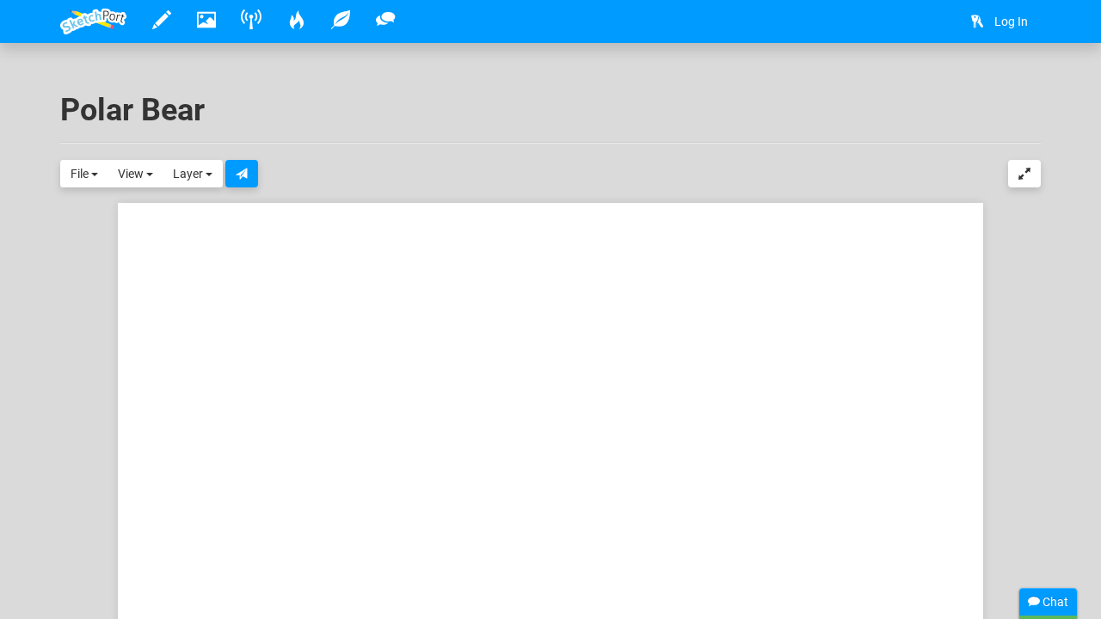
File (81, 174)
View (132, 174)
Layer (189, 174)
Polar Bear (132, 110)
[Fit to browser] (1024, 173)
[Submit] (241, 173)
